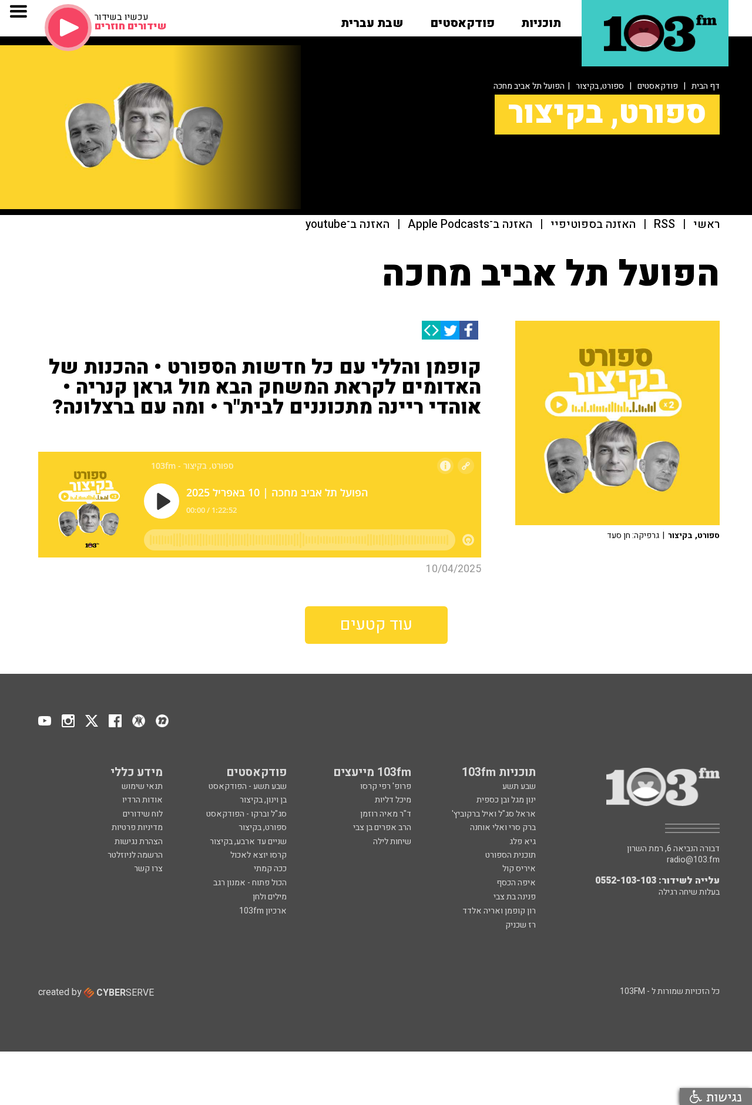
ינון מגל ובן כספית (506, 799)
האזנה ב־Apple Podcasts (470, 225)
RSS (664, 225)
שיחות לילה (392, 841)
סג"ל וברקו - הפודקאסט (246, 814)
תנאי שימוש (142, 786)
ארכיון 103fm (263, 910)
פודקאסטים (657, 86)
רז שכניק (520, 925)
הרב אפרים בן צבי (382, 827)
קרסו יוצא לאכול (258, 855)
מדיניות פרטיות (137, 827)
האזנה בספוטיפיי (593, 225)
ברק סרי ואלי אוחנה (503, 827)
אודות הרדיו (142, 799)
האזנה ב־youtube (348, 225)
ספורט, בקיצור (600, 86)
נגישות (722, 1096)
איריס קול (519, 868)
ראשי (706, 225)
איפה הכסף (516, 882)
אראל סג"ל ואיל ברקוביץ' (494, 814)
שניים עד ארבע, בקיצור (248, 841)
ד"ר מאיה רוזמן (385, 814)
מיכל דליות (393, 799)
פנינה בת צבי (515, 896)
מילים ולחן (270, 896)
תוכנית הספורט (510, 855)
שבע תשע (519, 786)
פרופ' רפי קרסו (385, 786)
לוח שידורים (143, 814)
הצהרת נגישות (139, 841)
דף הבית (705, 86)
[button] (541, 19)
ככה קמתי (270, 868)
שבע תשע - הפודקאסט (248, 786)
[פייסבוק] (468, 330)
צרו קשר (148, 868)
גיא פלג (522, 841)
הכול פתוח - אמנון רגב (250, 882)
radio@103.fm (693, 860)
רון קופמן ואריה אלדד (499, 910)
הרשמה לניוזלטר (135, 855)
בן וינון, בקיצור (263, 799)
